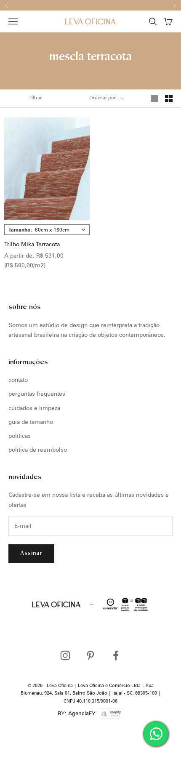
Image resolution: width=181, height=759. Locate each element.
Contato (18, 379)
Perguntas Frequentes (36, 393)
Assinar (31, 553)
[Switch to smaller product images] (169, 98)
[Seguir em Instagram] (65, 655)
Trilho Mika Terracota (32, 244)
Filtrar (35, 98)
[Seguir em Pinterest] (90, 655)
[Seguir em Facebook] (116, 655)
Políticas (19, 435)
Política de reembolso (37, 449)
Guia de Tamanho (30, 421)
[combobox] (47, 229)
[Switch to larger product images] (154, 98)
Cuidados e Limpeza (34, 408)
